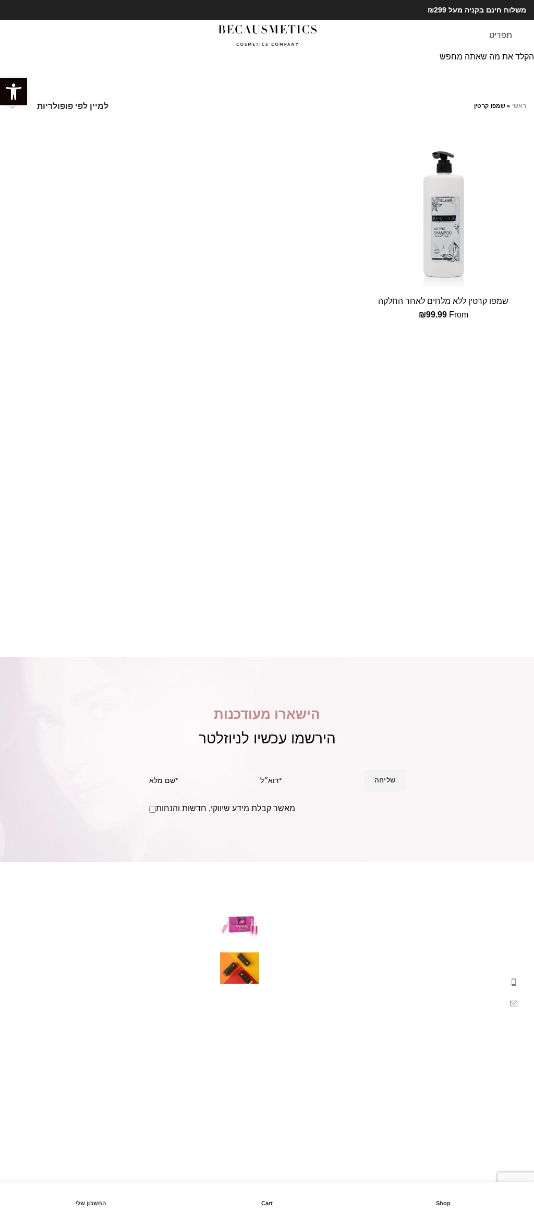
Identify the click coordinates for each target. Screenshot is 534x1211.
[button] (13, 91)
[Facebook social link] (26, 10)
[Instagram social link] (14, 10)
